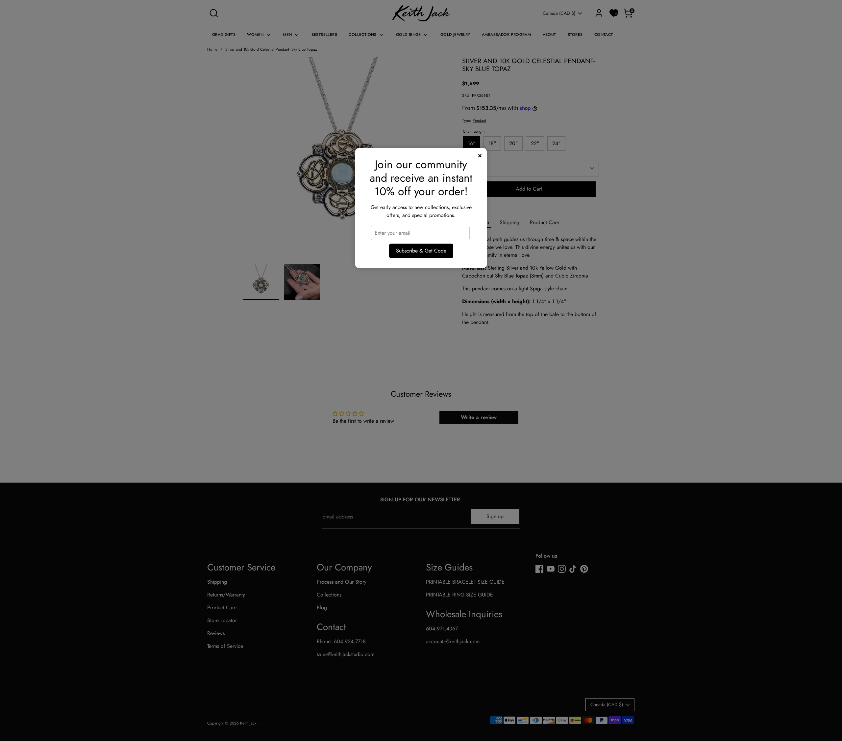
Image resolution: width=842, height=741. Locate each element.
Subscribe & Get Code (421, 250)
